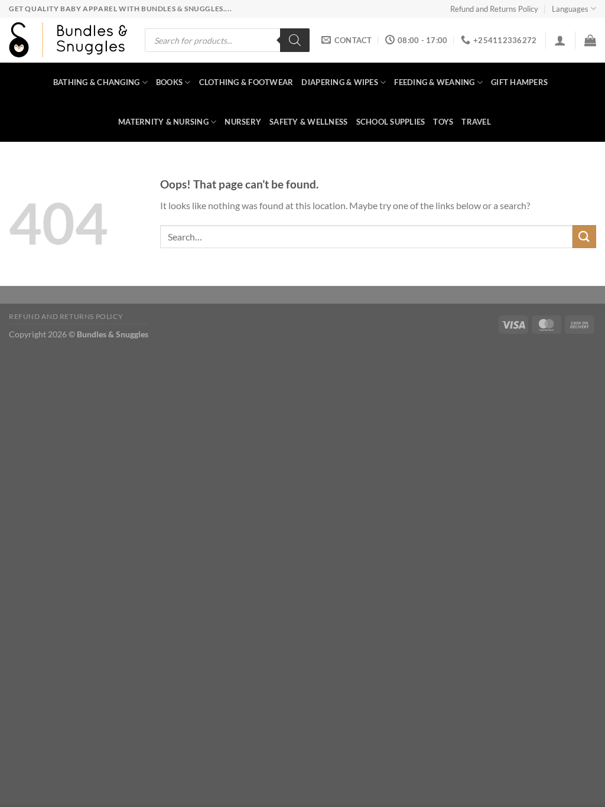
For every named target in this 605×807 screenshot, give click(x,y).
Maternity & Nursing (163, 121)
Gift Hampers (519, 82)
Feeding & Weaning (434, 82)
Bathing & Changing (96, 82)
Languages (570, 9)
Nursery (243, 121)
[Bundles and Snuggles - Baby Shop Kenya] (68, 39)
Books (169, 82)
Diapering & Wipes (339, 82)
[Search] (295, 40)
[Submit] (584, 236)
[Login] (560, 40)
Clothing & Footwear (246, 82)
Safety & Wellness (308, 121)
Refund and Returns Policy (494, 9)
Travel (476, 121)
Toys (443, 121)
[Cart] (590, 40)
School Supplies (390, 121)
